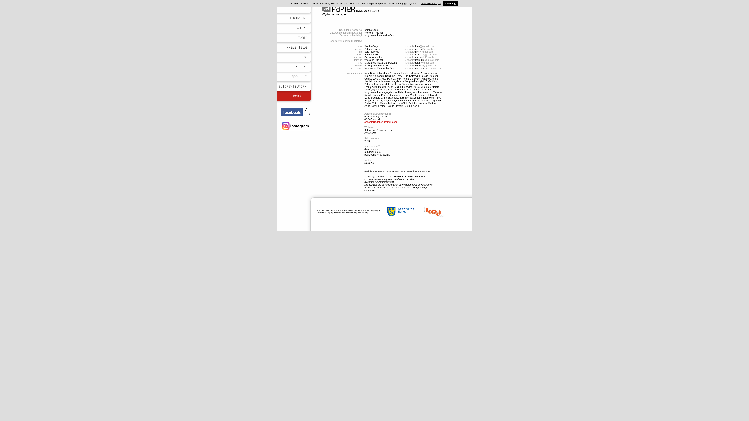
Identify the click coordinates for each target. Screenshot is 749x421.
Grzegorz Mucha (373, 57)
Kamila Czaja (371, 30)
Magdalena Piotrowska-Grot (379, 35)
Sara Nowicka (371, 51)
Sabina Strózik (372, 49)
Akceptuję (450, 3)
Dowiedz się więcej (431, 3)
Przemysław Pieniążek (376, 65)
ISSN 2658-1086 (367, 10)
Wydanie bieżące (334, 14)
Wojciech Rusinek (373, 32)
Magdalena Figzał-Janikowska (380, 62)
